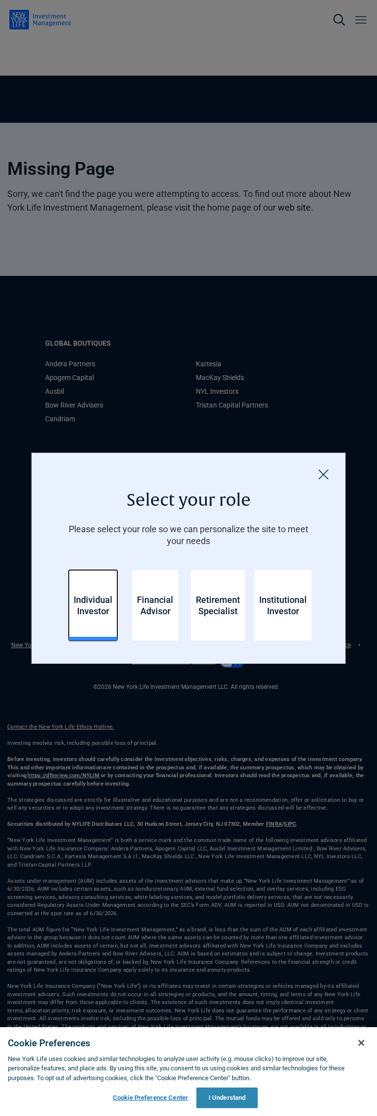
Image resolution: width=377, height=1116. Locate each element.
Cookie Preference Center (150, 1097)
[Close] (323, 475)
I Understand (227, 1097)
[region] (188, 1071)
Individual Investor (93, 605)
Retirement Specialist (218, 605)
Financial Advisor (155, 605)
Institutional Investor (283, 605)
